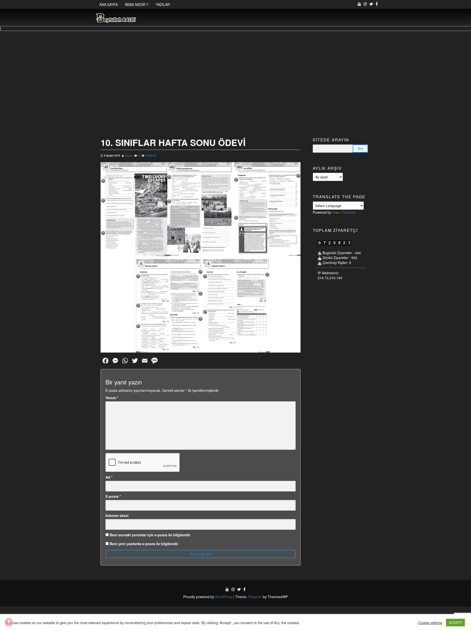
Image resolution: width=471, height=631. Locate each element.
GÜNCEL (151, 155)
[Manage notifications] (9, 622)
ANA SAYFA (108, 4)
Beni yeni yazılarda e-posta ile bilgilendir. (144, 543)
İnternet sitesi (117, 515)
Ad (108, 477)
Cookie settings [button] (430, 622)
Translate (348, 212)
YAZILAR (163, 4)
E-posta (113, 496)
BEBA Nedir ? (136, 4)
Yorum (111, 397)
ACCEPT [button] (455, 622)
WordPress (223, 596)
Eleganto (255, 596)
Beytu (128, 155)
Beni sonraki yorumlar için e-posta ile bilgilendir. (150, 534)
